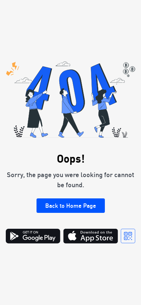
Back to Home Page (70, 205)
